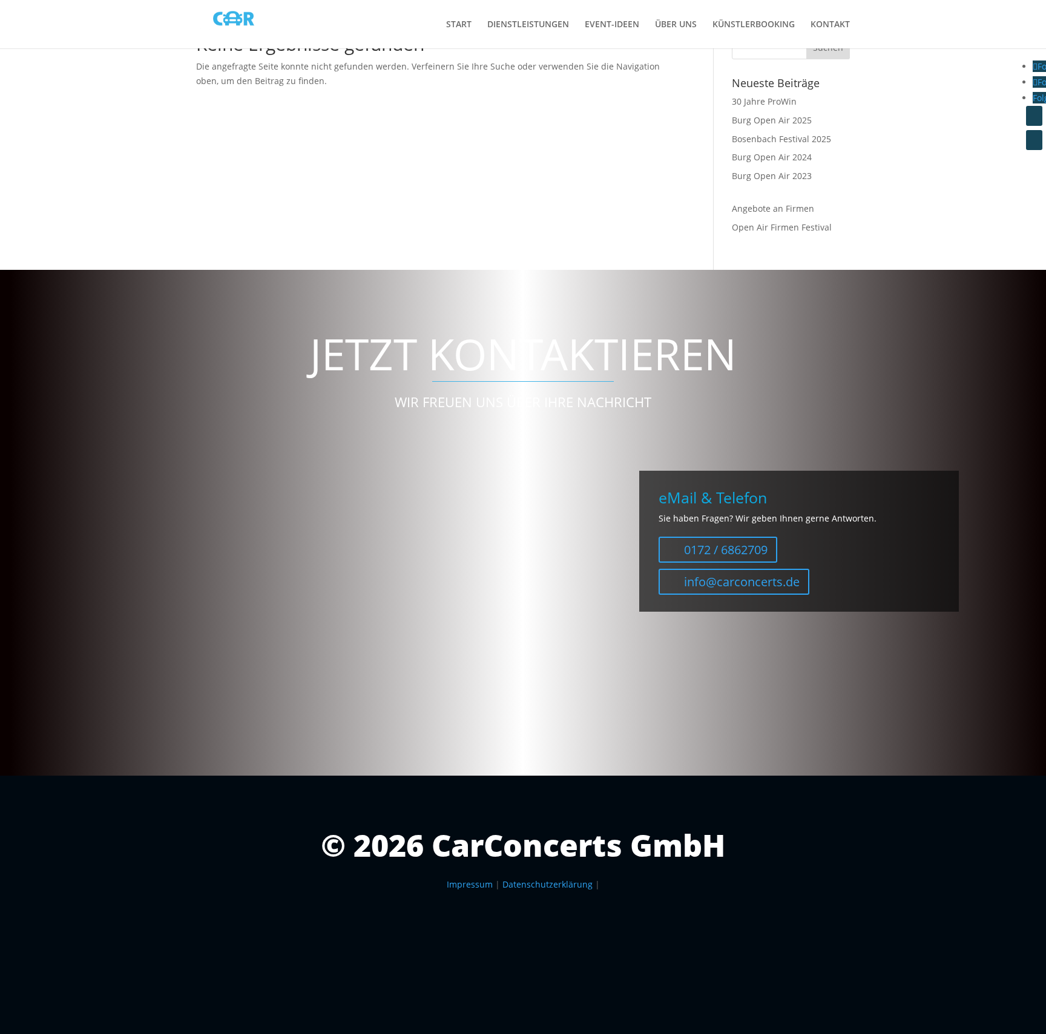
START (459, 25)
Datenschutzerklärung (547, 884)
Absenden (142, 680)
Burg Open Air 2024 (772, 157)
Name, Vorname (139, 583)
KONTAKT (830, 25)
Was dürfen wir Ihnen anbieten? (172, 523)
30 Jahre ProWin (764, 101)
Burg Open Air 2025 (772, 120)
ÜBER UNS (676, 25)
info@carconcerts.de (742, 582)
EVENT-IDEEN (612, 25)
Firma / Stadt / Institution (157, 554)
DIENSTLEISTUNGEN (528, 25)
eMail (118, 613)
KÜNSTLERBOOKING (753, 25)
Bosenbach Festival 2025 (781, 139)
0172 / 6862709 (726, 550)
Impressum (470, 884)
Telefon (122, 643)
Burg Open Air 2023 (772, 176)
